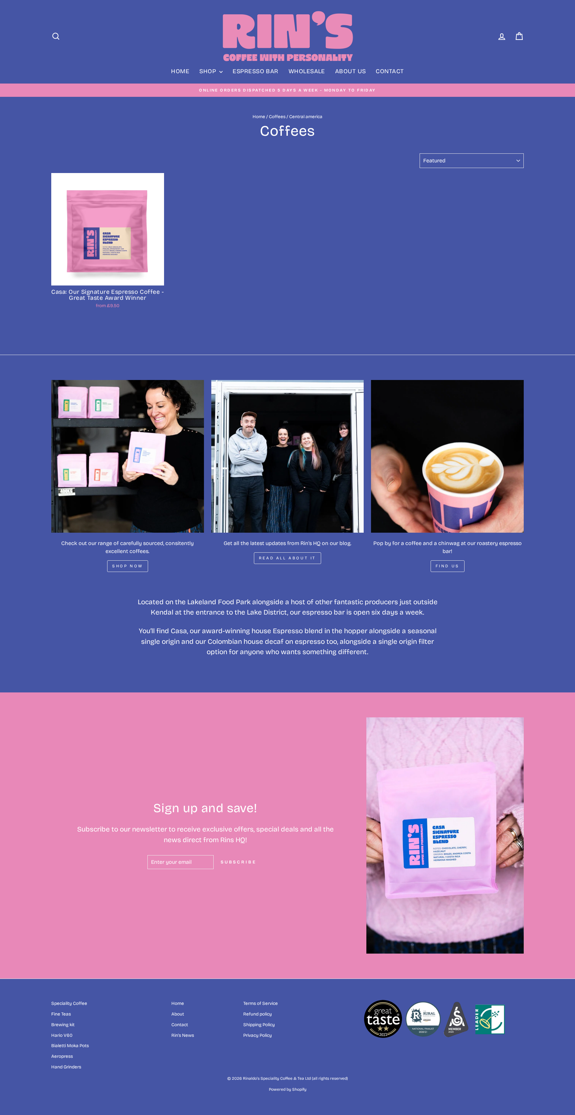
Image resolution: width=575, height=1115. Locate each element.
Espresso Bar (255, 71)
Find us (448, 566)
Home (259, 116)
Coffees (277, 116)
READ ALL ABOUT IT (287, 558)
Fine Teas (61, 1014)
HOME (180, 71)
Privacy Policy (257, 1035)
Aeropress (62, 1056)
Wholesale (306, 71)
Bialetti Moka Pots (70, 1045)
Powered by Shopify (287, 1089)
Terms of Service (260, 1003)
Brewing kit (63, 1024)
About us (350, 71)
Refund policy (257, 1014)
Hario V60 (62, 1035)
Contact (390, 71)
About (177, 1014)
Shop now (127, 566)
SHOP (208, 71)
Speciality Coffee (69, 1003)
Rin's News (182, 1035)
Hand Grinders (66, 1067)
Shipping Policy (259, 1024)
